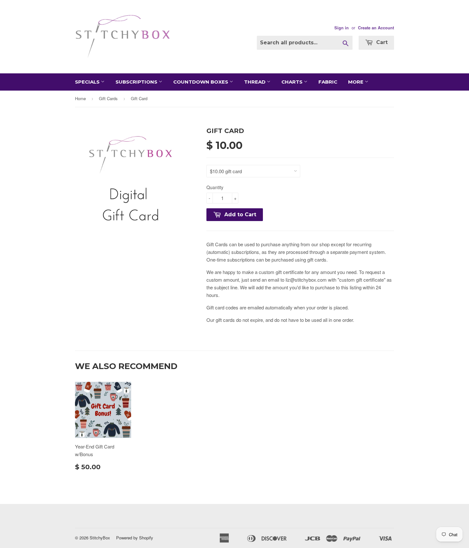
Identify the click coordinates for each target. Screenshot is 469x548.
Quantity (214, 187)
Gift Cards (108, 98)
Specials (88, 82)
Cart (381, 42)
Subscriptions (137, 82)
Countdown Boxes (201, 82)
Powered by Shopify (134, 538)
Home (80, 98)
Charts (292, 82)
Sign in (341, 28)
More (356, 82)
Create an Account (376, 28)
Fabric (327, 82)
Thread (255, 82)
